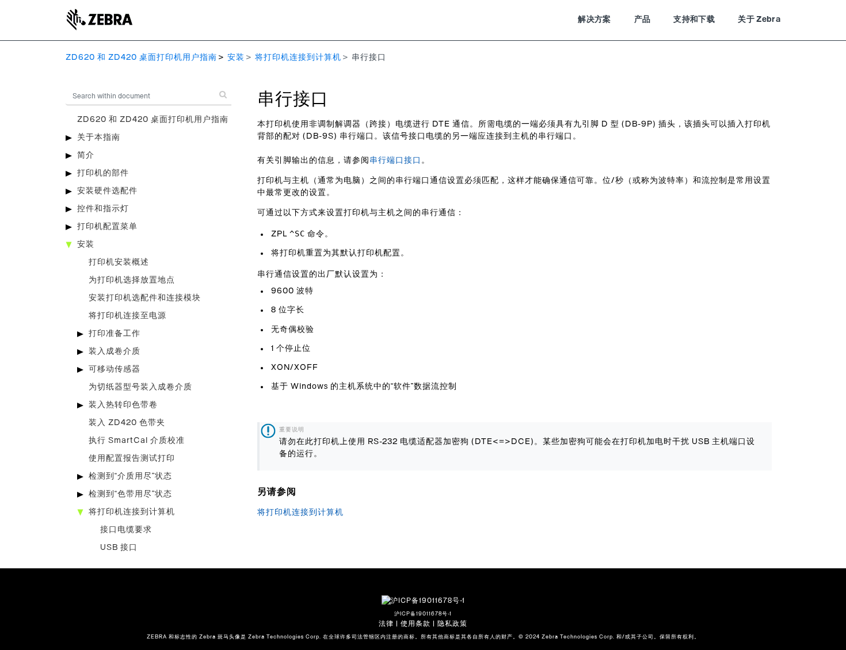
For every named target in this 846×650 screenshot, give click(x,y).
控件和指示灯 (103, 209)
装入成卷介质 (114, 351)
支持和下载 (694, 20)
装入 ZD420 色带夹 (127, 423)
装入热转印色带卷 (123, 405)
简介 (85, 155)
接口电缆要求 (126, 530)
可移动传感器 (114, 369)
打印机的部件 (103, 173)
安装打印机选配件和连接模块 (145, 298)
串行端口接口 (395, 160)
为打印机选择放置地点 (132, 280)
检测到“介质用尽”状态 (130, 476)
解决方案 (594, 20)
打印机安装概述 (119, 262)
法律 (386, 623)
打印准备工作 (114, 334)
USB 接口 (119, 548)
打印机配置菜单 (107, 227)
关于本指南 (98, 137)
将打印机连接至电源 (127, 316)
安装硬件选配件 (107, 191)
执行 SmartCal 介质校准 (137, 441)
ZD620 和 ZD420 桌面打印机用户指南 (141, 57)
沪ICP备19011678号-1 (423, 614)
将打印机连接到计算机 (298, 57)
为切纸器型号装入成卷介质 (140, 387)
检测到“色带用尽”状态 (130, 494)
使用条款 (415, 623)
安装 (236, 57)
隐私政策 (452, 623)
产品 (642, 20)
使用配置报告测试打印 (132, 458)
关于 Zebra (759, 20)
